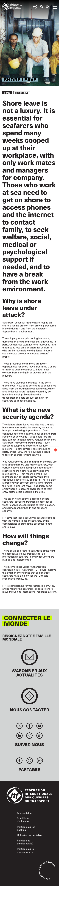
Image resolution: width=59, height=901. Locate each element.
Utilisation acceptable (29, 835)
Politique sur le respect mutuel (25, 850)
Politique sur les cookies (26, 828)
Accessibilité (24, 813)
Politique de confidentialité (25, 842)
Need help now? (47, 6)
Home (7, 93)
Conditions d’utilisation (23, 820)
